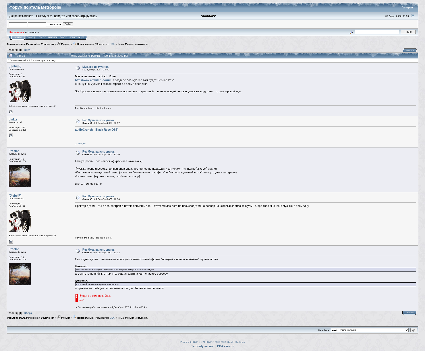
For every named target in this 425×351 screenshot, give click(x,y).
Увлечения (47, 44)
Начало (18, 37)
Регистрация (77, 37)
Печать (410, 51)
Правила (52, 37)
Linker (13, 119)
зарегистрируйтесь (84, 15)
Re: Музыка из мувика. (98, 120)
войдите (59, 15)
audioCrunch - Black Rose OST (96, 129)
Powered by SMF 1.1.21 (192, 342)
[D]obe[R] (15, 66)
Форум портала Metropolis (23, 44)
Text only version (202, 346)
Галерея (407, 7)
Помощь (31, 37)
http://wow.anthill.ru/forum (93, 80)
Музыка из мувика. (136, 44)
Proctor (14, 151)
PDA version (225, 346)
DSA (112, 44)
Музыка (65, 44)
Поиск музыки (85, 44)
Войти (63, 37)
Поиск (42, 37)
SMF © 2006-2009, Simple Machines (226, 342)
